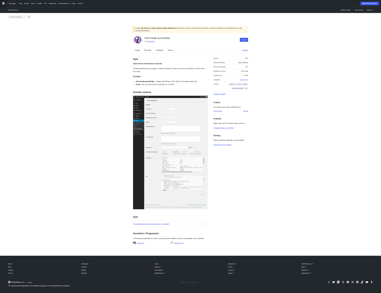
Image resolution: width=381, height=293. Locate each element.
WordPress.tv (160, 273)
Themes (84, 267)
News (10, 267)
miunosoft (150, 41)
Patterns (84, 273)
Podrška (245, 50)
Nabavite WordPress (369, 3)
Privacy (10, 273)
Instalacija (159, 50)
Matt (304, 267)
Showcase (84, 264)
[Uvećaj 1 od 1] (205, 98)
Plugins (83, 270)
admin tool (233, 84)
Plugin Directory (13, 10)
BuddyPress (306, 273)
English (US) (244, 79)
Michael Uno (179, 243)
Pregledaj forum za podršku (224, 128)
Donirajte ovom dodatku (222, 145)
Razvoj (170, 50)
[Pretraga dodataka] (29, 17)
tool (246, 88)
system (245, 84)
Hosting (10, 270)
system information (237, 88)
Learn (156, 264)
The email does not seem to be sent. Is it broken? (151, 224)
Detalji (137, 50)
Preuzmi (244, 40)
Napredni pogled (220, 94)
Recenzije (147, 50)
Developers (159, 270)
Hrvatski (29, 282)
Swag (231, 273)
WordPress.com (308, 264)
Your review (218, 111)
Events (230, 267)
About (10, 264)
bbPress (305, 270)
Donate (231, 270)
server (239, 84)
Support (157, 267)
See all (245, 111)
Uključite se (232, 264)
